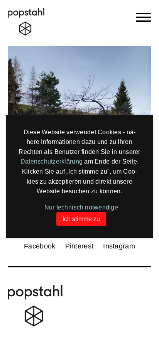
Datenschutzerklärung (51, 161)
